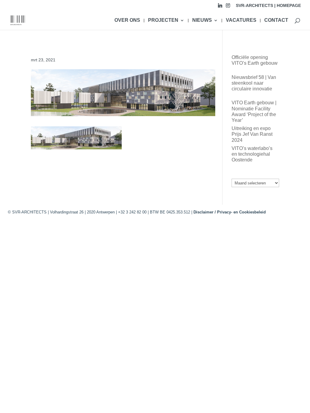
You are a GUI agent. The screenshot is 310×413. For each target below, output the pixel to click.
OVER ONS (127, 20)
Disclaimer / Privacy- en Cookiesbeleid (229, 212)
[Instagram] (228, 7)
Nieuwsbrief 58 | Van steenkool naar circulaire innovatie (254, 83)
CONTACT (276, 20)
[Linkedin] (220, 7)
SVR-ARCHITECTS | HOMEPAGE (268, 5)
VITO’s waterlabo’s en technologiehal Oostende (252, 154)
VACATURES (241, 20)
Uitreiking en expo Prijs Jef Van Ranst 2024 (252, 134)
